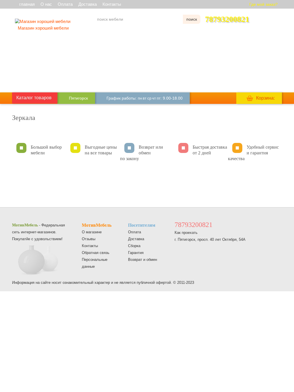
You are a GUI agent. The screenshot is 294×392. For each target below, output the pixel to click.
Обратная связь (95, 253)
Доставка (87, 4)
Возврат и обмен (142, 259)
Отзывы (88, 239)
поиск (191, 19)
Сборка (134, 246)
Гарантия (136, 253)
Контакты (111, 4)
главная (27, 4)
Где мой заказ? (263, 4)
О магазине (92, 232)
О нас (46, 4)
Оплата (65, 4)
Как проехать (186, 232)
